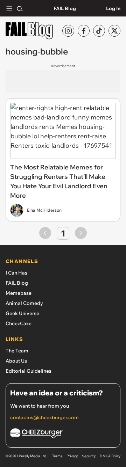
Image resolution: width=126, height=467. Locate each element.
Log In (113, 8)
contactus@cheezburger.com (44, 417)
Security (89, 456)
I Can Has (16, 273)
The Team (17, 351)
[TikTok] (99, 31)
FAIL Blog (65, 8)
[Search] (19, 8)
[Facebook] (84, 31)
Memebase (18, 293)
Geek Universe (22, 313)
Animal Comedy (24, 303)
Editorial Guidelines (28, 371)
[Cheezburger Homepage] (63, 434)
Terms (57, 456)
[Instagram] (68, 31)
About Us (16, 361)
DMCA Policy (110, 456)
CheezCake (18, 323)
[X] (114, 31)
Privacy (72, 456)
